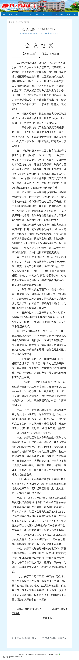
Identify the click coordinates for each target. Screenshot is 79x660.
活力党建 (23, 14)
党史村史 (29, 14)
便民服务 (62, 14)
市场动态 (74, 14)
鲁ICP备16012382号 (51, 655)
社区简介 (10, 14)
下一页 (55, 638)
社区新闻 (49, 14)
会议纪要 (27, 22)
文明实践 (42, 14)
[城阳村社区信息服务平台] (21, 6)
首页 (4, 14)
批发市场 (68, 14)
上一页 (25, 638)
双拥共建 (36, 14)
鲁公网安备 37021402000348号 (13, 657)
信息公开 (55, 14)
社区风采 (17, 14)
